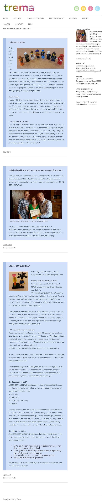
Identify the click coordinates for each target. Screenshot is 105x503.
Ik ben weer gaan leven (85, 66)
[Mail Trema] (77, 8)
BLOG (30, 24)
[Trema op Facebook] (91, 8)
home (5, 18)
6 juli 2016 (6, 152)
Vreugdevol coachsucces (86, 68)
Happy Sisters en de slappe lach (88, 71)
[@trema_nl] (98, 8)
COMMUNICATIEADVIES (35, 18)
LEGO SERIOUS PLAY (56, 18)
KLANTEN (6, 24)
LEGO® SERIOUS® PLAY (19, 266)
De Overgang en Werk (84, 78)
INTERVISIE (73, 18)
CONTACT (19, 24)
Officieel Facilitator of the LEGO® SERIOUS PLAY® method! (35, 170)
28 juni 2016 (7, 245)
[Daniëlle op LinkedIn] (84, 8)
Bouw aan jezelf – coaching (86, 102)
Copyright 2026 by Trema (12, 499)
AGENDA (85, 18)
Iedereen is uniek (17, 42)
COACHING (17, 18)
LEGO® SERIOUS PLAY (84, 89)
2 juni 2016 (7, 475)
